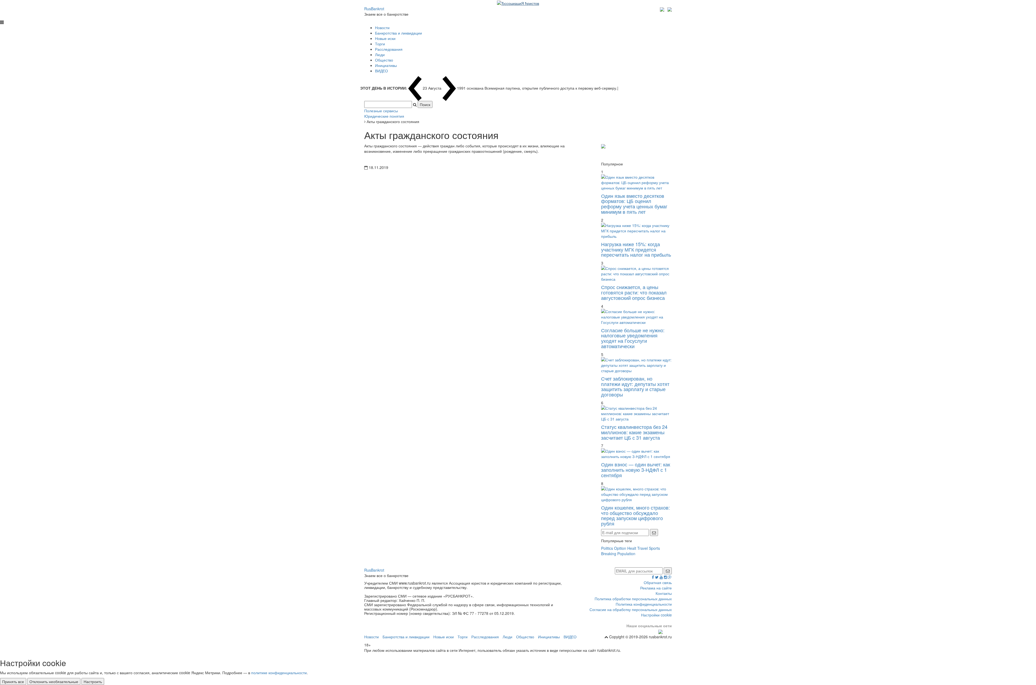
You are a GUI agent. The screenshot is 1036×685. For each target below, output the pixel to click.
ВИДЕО (381, 70)
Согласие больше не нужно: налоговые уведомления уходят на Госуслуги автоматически (632, 338)
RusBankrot (374, 8)
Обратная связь (658, 582)
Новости (382, 27)
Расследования (389, 49)
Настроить (93, 681)
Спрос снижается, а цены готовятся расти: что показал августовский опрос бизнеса (634, 292)
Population (626, 553)
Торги (380, 43)
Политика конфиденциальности (644, 604)
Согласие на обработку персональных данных (630, 609)
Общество (384, 60)
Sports (654, 548)
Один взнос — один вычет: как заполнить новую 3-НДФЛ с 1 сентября (635, 470)
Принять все (13, 681)
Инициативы (386, 65)
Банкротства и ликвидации (398, 33)
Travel (642, 548)
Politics (607, 548)
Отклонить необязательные (53, 681)
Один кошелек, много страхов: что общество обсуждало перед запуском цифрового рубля (635, 515)
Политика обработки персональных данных (633, 598)
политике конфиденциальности (279, 672)
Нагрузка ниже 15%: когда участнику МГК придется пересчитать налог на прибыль (636, 249)
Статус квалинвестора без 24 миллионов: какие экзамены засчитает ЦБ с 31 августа (634, 432)
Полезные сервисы (381, 110)
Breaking (608, 553)
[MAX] (663, 8)
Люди (380, 54)
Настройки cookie (656, 615)
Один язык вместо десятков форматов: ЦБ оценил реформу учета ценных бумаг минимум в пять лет (634, 203)
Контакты (664, 593)
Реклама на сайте (656, 588)
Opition (620, 548)
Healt (631, 548)
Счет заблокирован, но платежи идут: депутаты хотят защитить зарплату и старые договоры (635, 386)
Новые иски (385, 38)
